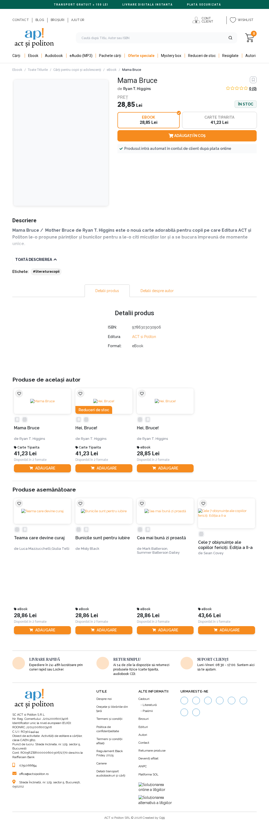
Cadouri (143, 699)
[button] (230, 38)
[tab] (107, 290)
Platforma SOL (148, 774)
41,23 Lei (25, 453)
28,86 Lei (25, 615)
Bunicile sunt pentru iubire (102, 537)
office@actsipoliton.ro (34, 774)
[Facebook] (184, 700)
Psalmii (148, 711)
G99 (162, 818)
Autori (142, 735)
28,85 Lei (148, 453)
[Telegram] (196, 712)
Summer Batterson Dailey (158, 552)
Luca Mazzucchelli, (35, 549)
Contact (143, 742)
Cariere (101, 763)
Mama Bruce (26, 427)
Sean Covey (214, 553)
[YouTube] (220, 700)
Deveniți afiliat (148, 758)
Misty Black (90, 549)
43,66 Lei (209, 615)
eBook (112, 70)
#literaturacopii (46, 271)
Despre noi (104, 699)
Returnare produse (151, 750)
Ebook (17, 70)
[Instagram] (196, 700)
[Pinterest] (243, 700)
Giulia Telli (60, 549)
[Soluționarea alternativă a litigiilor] (155, 800)
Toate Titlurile (38, 70)
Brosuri (143, 719)
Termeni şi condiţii (109, 719)
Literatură (150, 705)
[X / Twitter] (184, 712)
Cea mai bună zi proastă (161, 537)
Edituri (143, 727)
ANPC (142, 766)
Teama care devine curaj (39, 537)
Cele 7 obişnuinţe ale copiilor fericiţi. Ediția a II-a (225, 545)
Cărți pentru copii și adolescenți (77, 70)
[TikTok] (231, 700)
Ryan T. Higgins (137, 89)
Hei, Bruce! (86, 427)
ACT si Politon (144, 337)
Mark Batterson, (155, 549)
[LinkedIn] (208, 700)
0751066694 (28, 765)
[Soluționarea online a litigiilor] (155, 787)
